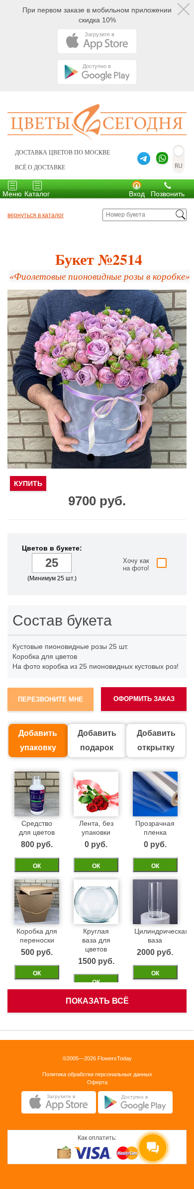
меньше (23, 563)
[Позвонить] (168, 184)
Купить (28, 483)
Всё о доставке (40, 167)
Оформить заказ (144, 699)
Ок (37, 866)
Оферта (97, 1082)
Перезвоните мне (50, 699)
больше (80, 563)
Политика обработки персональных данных (97, 1074)
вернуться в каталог (35, 215)
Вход (137, 194)
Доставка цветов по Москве (62, 152)
